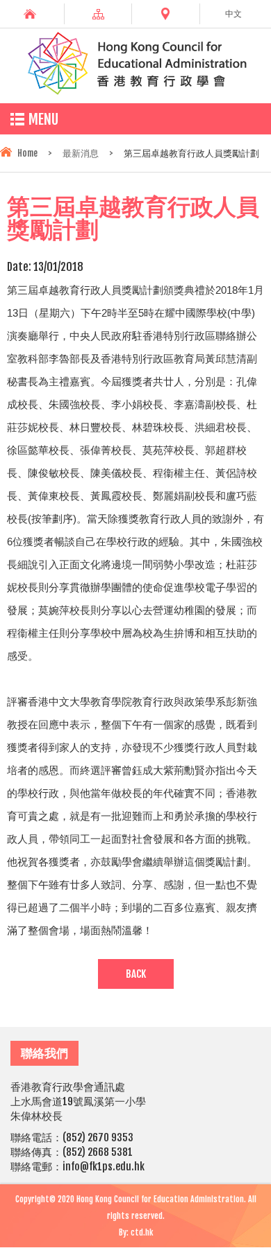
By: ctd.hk (136, 1232)
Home (27, 153)
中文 (233, 13)
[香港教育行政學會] (135, 92)
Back (136, 974)
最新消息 (81, 153)
